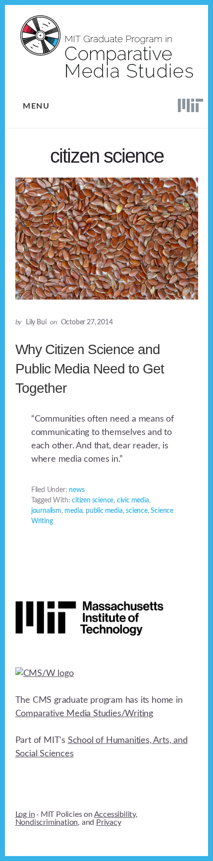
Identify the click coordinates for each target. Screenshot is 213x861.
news (76, 490)
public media (104, 510)
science (137, 510)
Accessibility (115, 814)
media (73, 510)
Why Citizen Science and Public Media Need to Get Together (89, 369)
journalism (46, 510)
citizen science (92, 500)
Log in (25, 814)
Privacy (108, 822)
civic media (133, 500)
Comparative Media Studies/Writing (84, 713)
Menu (36, 106)
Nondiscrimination (46, 822)
